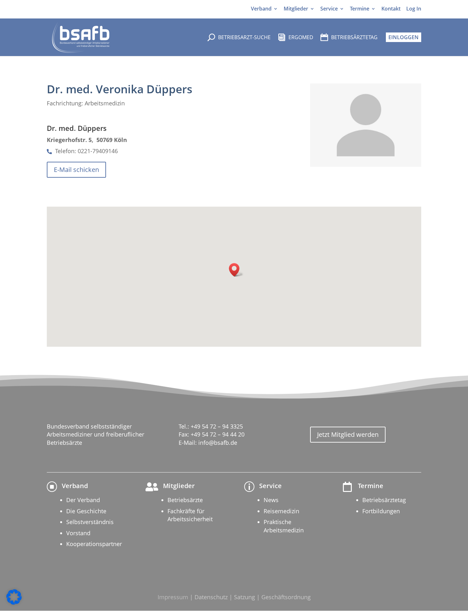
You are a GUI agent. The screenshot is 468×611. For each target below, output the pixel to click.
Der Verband (83, 500)
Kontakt (391, 8)
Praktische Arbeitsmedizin (284, 526)
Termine (359, 8)
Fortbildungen (381, 511)
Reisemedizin (281, 511)
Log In (413, 8)
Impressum (173, 597)
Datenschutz (211, 597)
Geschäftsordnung (286, 597)
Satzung (244, 597)
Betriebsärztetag (384, 500)
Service (329, 8)
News (271, 500)
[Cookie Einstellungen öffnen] (14, 603)
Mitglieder (296, 8)
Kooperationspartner (94, 544)
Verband (261, 8)
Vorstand (78, 533)
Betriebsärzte (185, 500)
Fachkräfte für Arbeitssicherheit (190, 515)
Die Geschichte (86, 511)
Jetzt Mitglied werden (348, 434)
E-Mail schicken (76, 169)
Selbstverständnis (90, 522)
